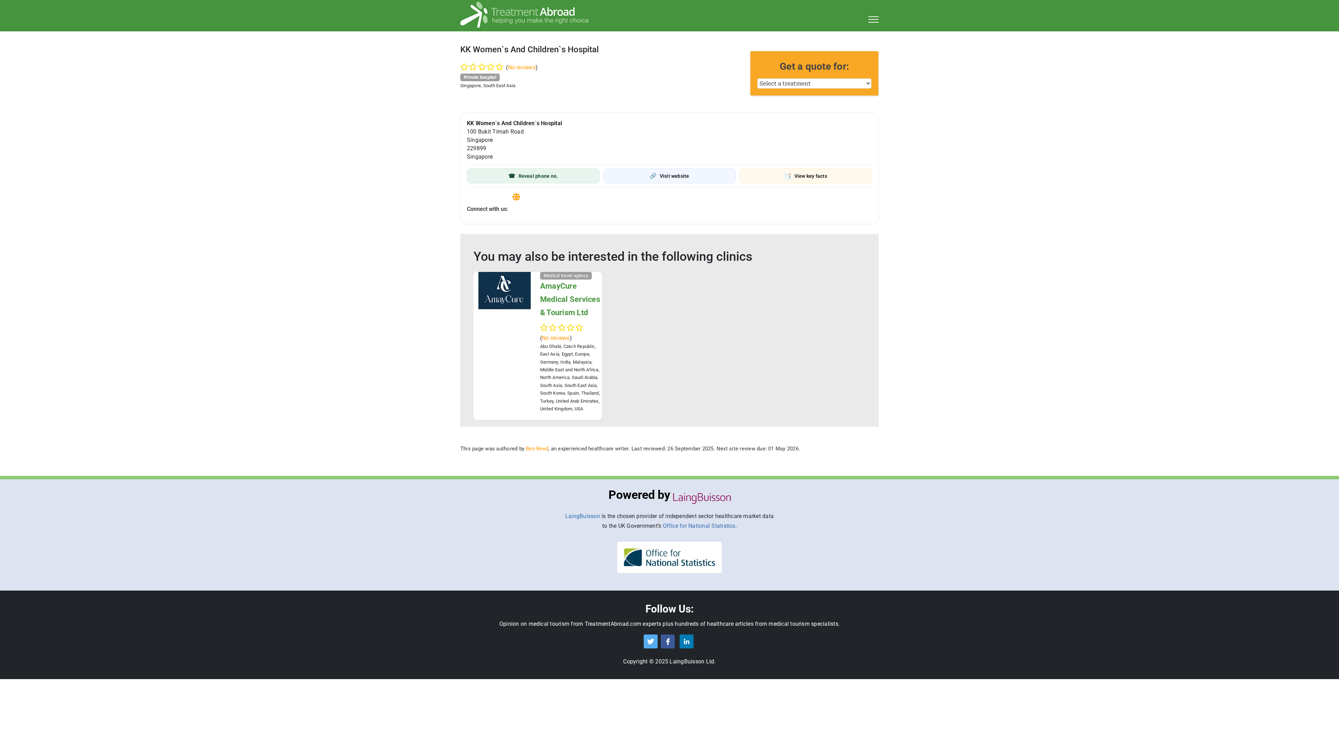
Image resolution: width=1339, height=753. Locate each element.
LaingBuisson (582, 516)
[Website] (516, 197)
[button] (533, 175)
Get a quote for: (814, 66)
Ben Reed (537, 449)
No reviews (522, 67)
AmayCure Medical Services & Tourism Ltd (570, 299)
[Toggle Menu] (874, 19)
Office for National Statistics (699, 526)
